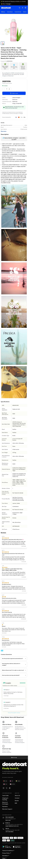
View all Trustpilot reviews (14, 712)
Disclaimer (5, 855)
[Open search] (19, 8)
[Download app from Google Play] (6, 846)
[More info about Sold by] (20, 97)
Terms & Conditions (8, 850)
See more (3, 131)
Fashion (25, 11)
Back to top (14, 757)
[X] (6, 788)
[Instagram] (3, 788)
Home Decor (10, 11)
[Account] (22, 8)
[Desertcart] (6, 8)
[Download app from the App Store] (16, 846)
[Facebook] (9, 788)
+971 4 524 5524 (9, 831)
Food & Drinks (18, 11)
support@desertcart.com (12, 826)
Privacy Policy (6, 853)
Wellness (3, 11)
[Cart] (25, 8)
